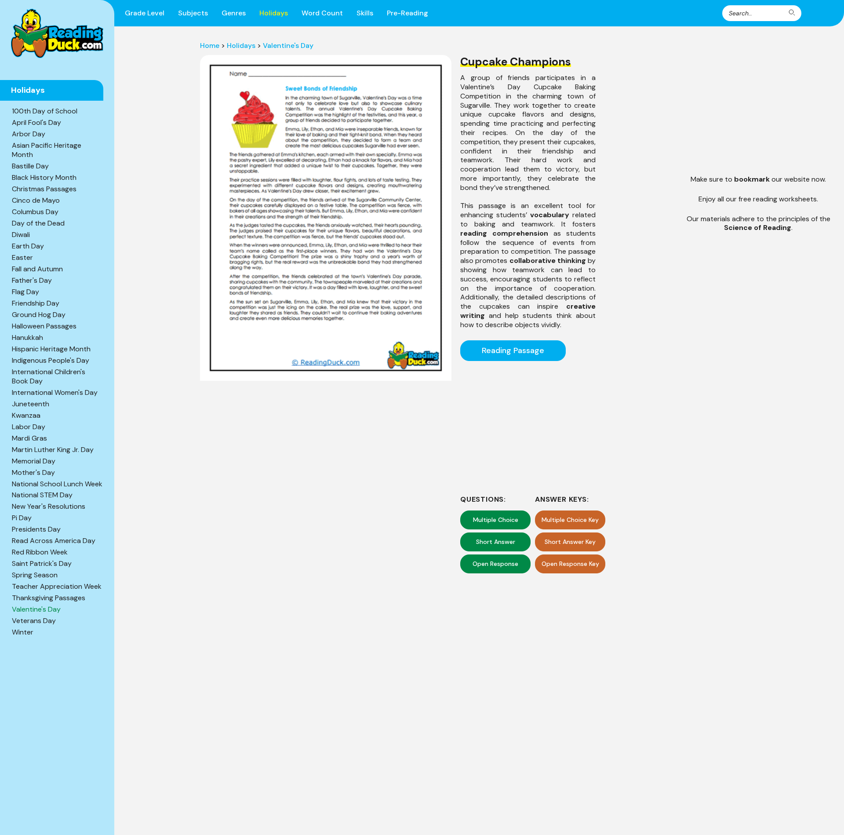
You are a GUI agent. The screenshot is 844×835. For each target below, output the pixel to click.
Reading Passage (513, 350)
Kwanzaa (26, 415)
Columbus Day (35, 211)
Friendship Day (35, 303)
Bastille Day (30, 166)
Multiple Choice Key (570, 520)
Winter (22, 632)
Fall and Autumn (37, 268)
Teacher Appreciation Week (57, 586)
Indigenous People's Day (50, 360)
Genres (234, 13)
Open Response (495, 564)
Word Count (322, 13)
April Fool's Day (36, 122)
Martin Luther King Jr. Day (53, 449)
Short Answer (495, 542)
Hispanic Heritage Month (51, 349)
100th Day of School (44, 111)
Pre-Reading (407, 13)
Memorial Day (33, 461)
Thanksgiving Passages (48, 597)
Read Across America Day (53, 540)
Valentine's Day (36, 609)
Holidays (273, 13)
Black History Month (44, 177)
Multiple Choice (495, 520)
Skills (365, 13)
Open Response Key (570, 564)
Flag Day (25, 291)
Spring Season (35, 575)
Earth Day (28, 246)
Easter (22, 257)
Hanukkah (27, 337)
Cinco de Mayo (36, 200)
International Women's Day (55, 392)
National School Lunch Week (57, 484)
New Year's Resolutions (48, 506)
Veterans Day (34, 620)
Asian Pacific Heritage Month (46, 150)
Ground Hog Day (38, 314)
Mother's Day (33, 472)
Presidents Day (36, 529)
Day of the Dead (38, 223)
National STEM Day (42, 495)
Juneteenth (30, 403)
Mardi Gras (29, 438)
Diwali (21, 234)
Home (209, 45)
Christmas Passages (44, 188)
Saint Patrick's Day (42, 563)
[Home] (57, 33)
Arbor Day (28, 134)
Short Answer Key (570, 542)
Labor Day (28, 426)
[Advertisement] (528, 426)
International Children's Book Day (48, 376)
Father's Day (32, 280)
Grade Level (144, 13)
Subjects (193, 13)
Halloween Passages (44, 326)
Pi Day (22, 517)
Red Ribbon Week (40, 552)
